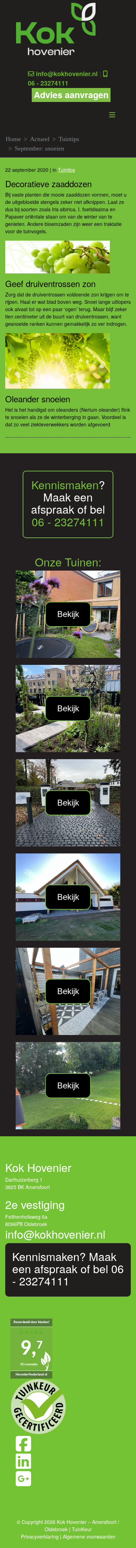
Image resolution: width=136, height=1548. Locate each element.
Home (13, 138)
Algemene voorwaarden (89, 1536)
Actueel (40, 138)
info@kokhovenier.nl (67, 73)
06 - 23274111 (48, 83)
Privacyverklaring (40, 1536)
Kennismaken (65, 484)
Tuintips (69, 138)
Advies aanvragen (71, 94)
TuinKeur (82, 1529)
